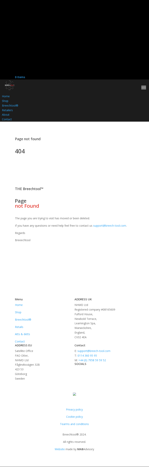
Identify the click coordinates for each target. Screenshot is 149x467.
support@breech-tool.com (109, 225)
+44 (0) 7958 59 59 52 (92, 360)
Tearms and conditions (74, 424)
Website (60, 449)
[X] (16, 67)
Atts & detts (22, 334)
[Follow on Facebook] (77, 370)
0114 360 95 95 (87, 355)
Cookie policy (74, 416)
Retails (19, 327)
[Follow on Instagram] (93, 370)
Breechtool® (23, 319)
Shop (18, 312)
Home (19, 305)
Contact (20, 341)
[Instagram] (16, 72)
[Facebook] (16, 63)
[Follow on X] (85, 370)
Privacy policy (74, 409)
